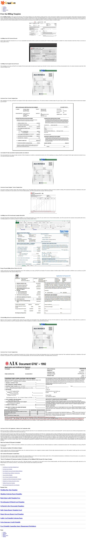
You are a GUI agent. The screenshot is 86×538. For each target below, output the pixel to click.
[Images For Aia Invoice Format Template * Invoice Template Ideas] (43, 172)
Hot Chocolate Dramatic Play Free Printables (11, 485)
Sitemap (4, 536)
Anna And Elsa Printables (7, 475)
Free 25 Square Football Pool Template (10, 477)
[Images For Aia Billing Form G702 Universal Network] (43, 29)
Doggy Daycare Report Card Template (12, 514)
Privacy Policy (5, 535)
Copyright (5, 533)
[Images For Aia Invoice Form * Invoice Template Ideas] (43, 83)
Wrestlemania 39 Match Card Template (12, 502)
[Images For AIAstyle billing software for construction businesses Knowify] (43, 294)
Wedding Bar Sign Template (8, 490)
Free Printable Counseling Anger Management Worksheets (18, 526)
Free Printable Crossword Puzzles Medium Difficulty (12, 471)
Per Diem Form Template (7, 469)
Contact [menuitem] (4, 6)
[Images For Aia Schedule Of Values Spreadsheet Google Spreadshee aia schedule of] (43, 127)
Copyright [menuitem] (5, 7)
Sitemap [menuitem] (4, 11)
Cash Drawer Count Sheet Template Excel (10, 467)
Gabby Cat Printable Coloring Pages (11, 518)
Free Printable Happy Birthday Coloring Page (11, 473)
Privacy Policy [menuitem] (5, 9)
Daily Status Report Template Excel (11, 510)
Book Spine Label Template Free (10, 498)
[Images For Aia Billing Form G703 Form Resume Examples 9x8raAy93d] (43, 203)
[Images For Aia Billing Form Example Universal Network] (43, 52)
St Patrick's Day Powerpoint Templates (12, 506)
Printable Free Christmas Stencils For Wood (11, 481)
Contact (4, 532)
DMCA (4, 534)
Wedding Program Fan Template (9, 483)
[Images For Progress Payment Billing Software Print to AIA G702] (43, 243)
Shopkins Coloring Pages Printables (11, 494)
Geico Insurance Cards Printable (10, 522)
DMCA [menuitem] (4, 8)
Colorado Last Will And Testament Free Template (12, 479)
